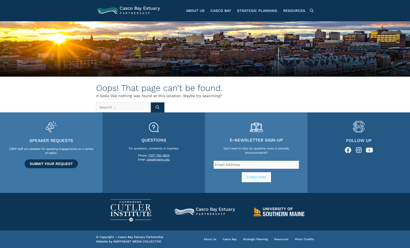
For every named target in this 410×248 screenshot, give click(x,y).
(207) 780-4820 (158, 155)
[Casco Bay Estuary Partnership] (129, 10)
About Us (195, 11)
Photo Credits (304, 239)
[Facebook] (348, 150)
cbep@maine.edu (158, 159)
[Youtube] (369, 150)
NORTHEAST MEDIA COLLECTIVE (137, 241)
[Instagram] (359, 150)
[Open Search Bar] (311, 10)
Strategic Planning (257, 11)
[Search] (157, 107)
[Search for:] (123, 107)
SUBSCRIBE (256, 177)
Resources (294, 11)
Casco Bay (221, 11)
